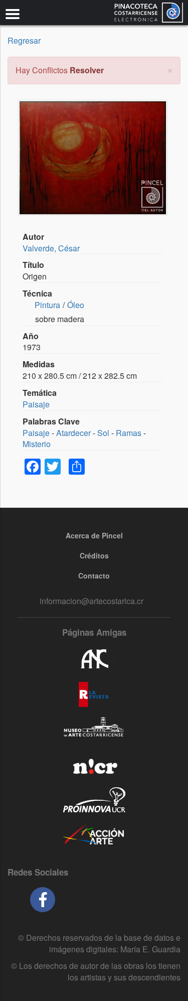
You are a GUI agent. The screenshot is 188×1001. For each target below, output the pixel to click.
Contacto (94, 575)
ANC (94, 659)
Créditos (94, 555)
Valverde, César (51, 248)
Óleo (75, 305)
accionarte (94, 834)
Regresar (24, 40)
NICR (94, 764)
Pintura (47, 305)
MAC (94, 729)
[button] (170, 69)
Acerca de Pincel (94, 535)
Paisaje (36, 404)
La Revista (94, 694)
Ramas (128, 433)
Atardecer (73, 433)
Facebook (43, 899)
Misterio (37, 444)
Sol (103, 433)
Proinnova (94, 799)
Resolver (87, 70)
